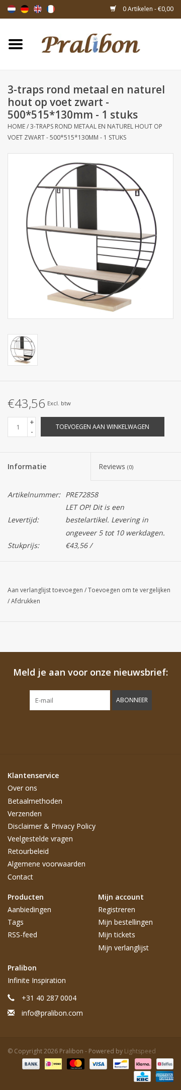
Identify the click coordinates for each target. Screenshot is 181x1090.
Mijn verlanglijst (123, 947)
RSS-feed (22, 934)
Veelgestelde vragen (40, 838)
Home (16, 126)
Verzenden (25, 813)
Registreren (116, 909)
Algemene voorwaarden (46, 863)
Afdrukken (25, 601)
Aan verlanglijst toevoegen (46, 590)
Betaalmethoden (35, 801)
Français (51, 9)
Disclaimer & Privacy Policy (52, 826)
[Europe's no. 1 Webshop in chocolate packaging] (106, 43)
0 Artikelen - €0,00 (147, 9)
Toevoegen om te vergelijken (129, 590)
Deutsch (25, 9)
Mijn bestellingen (125, 922)
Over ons (22, 788)
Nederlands (12, 9)
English (38, 9)
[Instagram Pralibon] (109, 731)
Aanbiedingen (29, 909)
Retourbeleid (28, 851)
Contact (20, 877)
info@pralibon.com (52, 1013)
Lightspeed (140, 1051)
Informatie (27, 466)
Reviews (116, 466)
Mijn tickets (116, 934)
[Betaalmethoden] (30, 1063)
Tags (16, 922)
